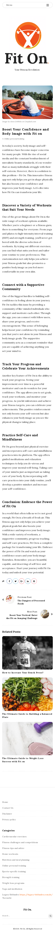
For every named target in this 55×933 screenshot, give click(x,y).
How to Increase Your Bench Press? (22, 672)
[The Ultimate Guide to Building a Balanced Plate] (27, 694)
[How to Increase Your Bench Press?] (27, 653)
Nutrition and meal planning (15, 860)
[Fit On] (27, 34)
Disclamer (7, 813)
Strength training (11, 877)
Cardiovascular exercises (14, 836)
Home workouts (10, 854)
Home (5, 802)
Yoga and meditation (12, 889)
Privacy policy (9, 819)
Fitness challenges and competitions (20, 842)
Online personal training (14, 139)
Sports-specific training (14, 871)
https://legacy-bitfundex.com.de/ (36, 894)
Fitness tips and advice (13, 848)
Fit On (26, 58)
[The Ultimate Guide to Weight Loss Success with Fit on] (27, 738)
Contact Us (7, 808)
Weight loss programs (13, 883)
